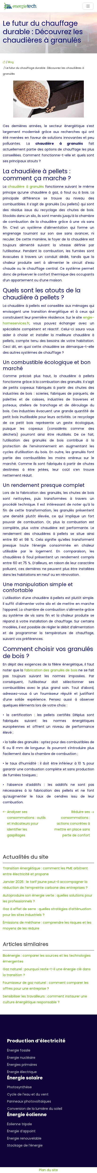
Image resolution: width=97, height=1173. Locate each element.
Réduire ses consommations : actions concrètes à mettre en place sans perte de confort (72, 823)
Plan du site (48, 1170)
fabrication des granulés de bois (50, 670)
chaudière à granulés (26, 186)
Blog (11, 62)
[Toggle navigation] (88, 6)
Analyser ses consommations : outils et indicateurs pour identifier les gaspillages (26, 823)
